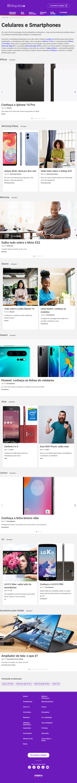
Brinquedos (45, 712)
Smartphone (44, 323)
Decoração (45, 733)
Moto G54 (56, 684)
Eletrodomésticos (47, 701)
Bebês (25, 744)
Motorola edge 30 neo (24, 684)
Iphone (25, 696)
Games (44, 707)
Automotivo (27, 728)
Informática (27, 712)
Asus (5, 458)
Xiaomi (6, 320)
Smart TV (26, 707)
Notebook (26, 717)
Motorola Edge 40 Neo (42, 684)
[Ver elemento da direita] (75, 92)
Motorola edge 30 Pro (33, 46)
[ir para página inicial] (16, 5)
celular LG (50, 39)
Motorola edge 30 (8, 46)
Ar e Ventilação (47, 717)
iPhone (54, 50)
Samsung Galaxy (9, 183)
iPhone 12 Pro (48, 41)
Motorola (4, 251)
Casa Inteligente (47, 723)
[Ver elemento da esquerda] (2, 92)
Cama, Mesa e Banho (46, 739)
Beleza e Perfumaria (45, 697)
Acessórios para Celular (8, 665)
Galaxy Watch (51, 48)
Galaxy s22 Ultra (7, 684)
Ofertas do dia (28, 739)
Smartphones (27, 701)
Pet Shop (45, 728)
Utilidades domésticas (27, 724)
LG (5, 599)
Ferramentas (27, 733)
